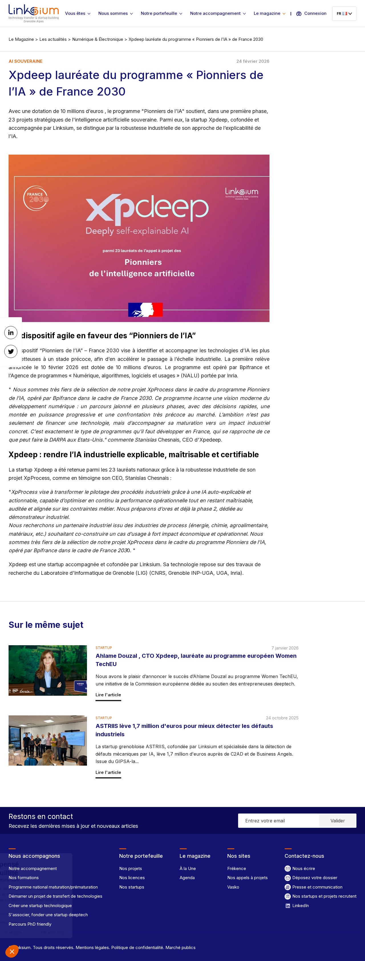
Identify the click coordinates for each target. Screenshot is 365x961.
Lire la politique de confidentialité (37, 914)
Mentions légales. (92, 947)
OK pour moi (105, 932)
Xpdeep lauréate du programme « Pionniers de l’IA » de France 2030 (196, 39)
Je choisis (65, 932)
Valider (337, 821)
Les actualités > (55, 39)
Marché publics (180, 947)
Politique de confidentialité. (137, 947)
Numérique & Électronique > (99, 39)
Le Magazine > (23, 39)
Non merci (25, 932)
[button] (12, 951)
